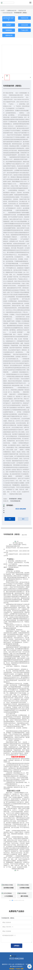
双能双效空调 (22, 10)
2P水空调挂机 (8, 887)
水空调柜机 (24, 887)
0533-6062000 (21, 509)
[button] (9, 900)
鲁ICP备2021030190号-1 (16, 966)
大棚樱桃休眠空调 (11, 10)
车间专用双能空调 (7, 12)
